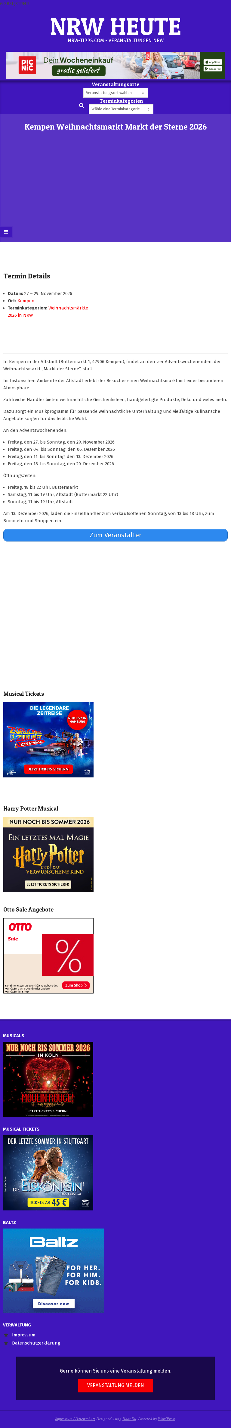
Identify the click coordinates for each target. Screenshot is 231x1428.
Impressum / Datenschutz (75, 1418)
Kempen (26, 300)
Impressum (23, 1335)
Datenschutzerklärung (36, 1343)
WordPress (166, 1418)
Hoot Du (129, 1418)
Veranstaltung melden (115, 1385)
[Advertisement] (115, 197)
